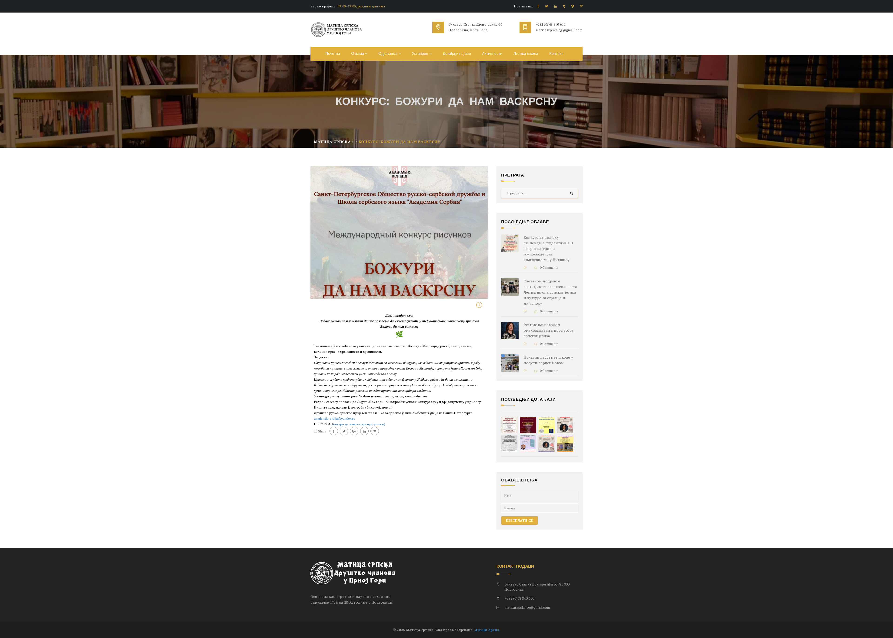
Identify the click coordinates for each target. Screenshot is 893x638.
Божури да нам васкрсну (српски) (358, 424)
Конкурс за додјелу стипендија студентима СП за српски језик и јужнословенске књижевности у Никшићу (548, 248)
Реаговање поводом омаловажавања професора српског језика (549, 330)
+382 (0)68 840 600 (519, 598)
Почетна (332, 53)
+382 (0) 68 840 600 (550, 24)
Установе (420, 53)
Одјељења (388, 53)
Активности (492, 53)
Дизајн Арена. (487, 630)
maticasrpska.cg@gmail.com (559, 30)
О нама (358, 53)
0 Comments (548, 267)
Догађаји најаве (457, 53)
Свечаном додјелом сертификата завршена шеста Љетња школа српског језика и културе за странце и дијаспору (550, 292)
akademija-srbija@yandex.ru (334, 418)
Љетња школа (525, 53)
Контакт (556, 53)
